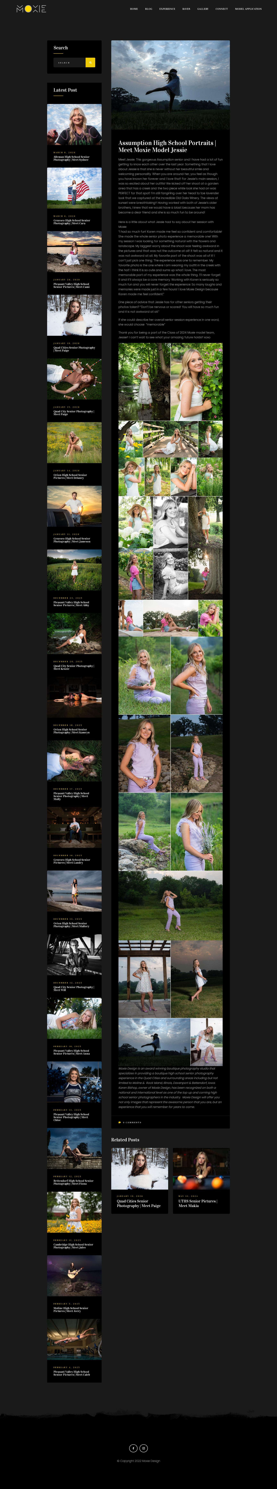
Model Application (248, 8)
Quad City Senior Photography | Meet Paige (74, 413)
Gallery (202, 8)
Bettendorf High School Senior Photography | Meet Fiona (74, 1182)
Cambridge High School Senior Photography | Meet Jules (73, 1246)
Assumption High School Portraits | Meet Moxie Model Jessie (167, 146)
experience (167, 8)
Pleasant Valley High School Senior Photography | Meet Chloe (71, 1117)
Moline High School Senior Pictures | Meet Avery (71, 1309)
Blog (148, 8)
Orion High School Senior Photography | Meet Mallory (71, 925)
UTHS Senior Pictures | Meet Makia (198, 1203)
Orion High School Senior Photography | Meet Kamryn (72, 731)
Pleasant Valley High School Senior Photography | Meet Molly (71, 796)
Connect (222, 8)
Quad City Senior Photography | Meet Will (74, 988)
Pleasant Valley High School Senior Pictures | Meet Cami (72, 285)
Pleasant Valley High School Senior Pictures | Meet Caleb (72, 1373)
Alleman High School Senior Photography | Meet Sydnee (72, 158)
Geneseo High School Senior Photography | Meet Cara (72, 222)
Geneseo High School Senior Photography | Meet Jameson (72, 540)
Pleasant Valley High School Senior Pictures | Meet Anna (72, 1052)
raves (186, 8)
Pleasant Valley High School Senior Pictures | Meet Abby (71, 604)
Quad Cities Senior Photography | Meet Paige (139, 1203)
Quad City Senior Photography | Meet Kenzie (74, 667)
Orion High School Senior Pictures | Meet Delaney (70, 476)
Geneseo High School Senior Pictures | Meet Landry (72, 861)
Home (134, 8)
